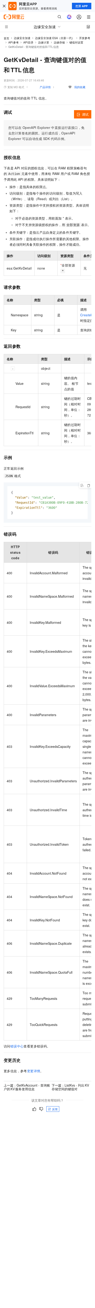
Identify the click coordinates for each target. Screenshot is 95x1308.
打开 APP (82, 6)
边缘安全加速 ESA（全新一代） (54, 38)
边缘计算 (43, 42)
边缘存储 (59, 42)
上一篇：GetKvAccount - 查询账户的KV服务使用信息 (27, 1087)
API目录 (28, 42)
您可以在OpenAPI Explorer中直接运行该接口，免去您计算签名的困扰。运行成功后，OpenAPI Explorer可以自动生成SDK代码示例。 (46, 133)
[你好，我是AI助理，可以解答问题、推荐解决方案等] (69, 17)
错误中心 (17, 1046)
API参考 (13, 42)
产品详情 (45, 87)
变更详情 (33, 1071)
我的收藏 (79, 87)
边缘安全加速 (22, 38)
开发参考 (84, 38)
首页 (6, 38)
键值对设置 (76, 42)
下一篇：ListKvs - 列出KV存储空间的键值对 (70, 1087)
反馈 (55, 1109)
